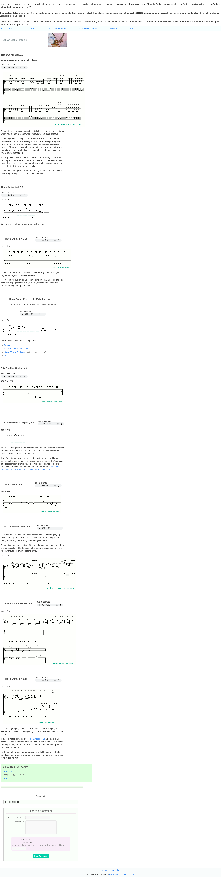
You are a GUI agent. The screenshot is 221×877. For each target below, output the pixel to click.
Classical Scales (7, 28)
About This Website (110, 870)
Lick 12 (7, 355)
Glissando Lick (10, 345)
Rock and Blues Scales (57, 28)
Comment (19, 822)
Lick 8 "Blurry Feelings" (14, 352)
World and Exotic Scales (88, 28)
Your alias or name (15, 817)
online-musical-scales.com (121, 874)
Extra (132, 28)
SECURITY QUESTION (26, 841)
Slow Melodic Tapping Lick (16, 348)
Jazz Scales (31, 28)
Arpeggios (114, 28)
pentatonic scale (37, 739)
